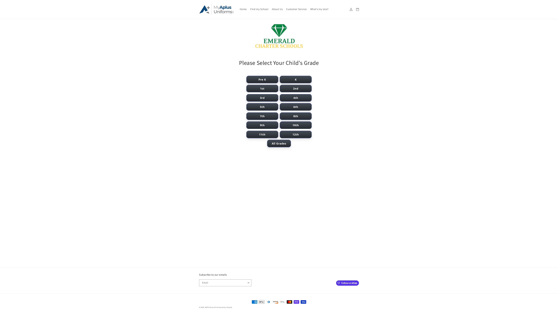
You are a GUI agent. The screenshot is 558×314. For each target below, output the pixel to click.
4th (295, 98)
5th (262, 107)
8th (295, 116)
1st (262, 88)
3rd (262, 98)
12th (296, 134)
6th (295, 107)
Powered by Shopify (224, 307)
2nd (295, 88)
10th (296, 125)
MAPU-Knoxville (211, 307)
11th (262, 134)
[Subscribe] (248, 282)
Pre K (262, 79)
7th (262, 116)
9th (262, 125)
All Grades (279, 143)
